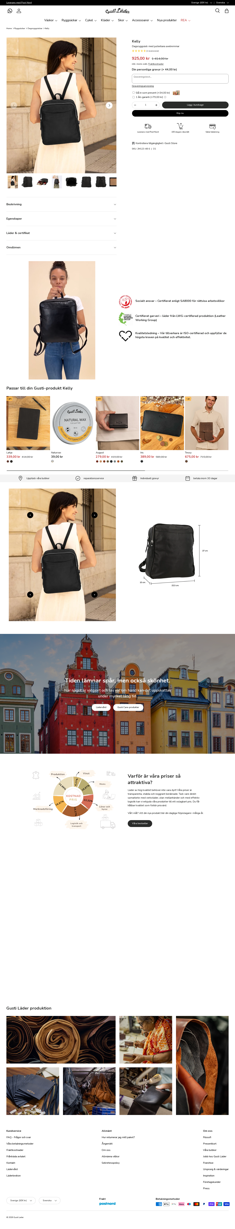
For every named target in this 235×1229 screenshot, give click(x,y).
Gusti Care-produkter (128, 707)
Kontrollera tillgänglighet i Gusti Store (156, 143)
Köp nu (180, 113)
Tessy (188, 452)
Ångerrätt (107, 1143)
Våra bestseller (140, 823)
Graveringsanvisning (143, 86)
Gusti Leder (19, 1217)
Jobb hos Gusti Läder (214, 1156)
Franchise (208, 1163)
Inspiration (208, 1175)
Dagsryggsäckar (35, 28)
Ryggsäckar (69, 20)
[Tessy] (207, 423)
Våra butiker (209, 1150)
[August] (117, 423)
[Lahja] (28, 423)
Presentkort (209, 1143)
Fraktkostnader (156, 63)
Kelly (47, 28)
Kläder (105, 20)
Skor (121, 20)
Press (206, 1188)
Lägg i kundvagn (195, 104)
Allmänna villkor (110, 1156)
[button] (9, 10)
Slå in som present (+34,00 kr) (152, 93)
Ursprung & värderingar (216, 1169)
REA (184, 20)
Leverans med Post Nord (19, 2)
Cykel (89, 20)
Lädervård (101, 707)
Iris (142, 452)
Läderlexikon (13, 1175)
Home (9, 28)
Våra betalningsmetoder (19, 1143)
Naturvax (56, 452)
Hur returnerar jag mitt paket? (118, 1137)
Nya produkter (167, 20)
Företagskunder (212, 1182)
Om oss (106, 1150)
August (100, 452)
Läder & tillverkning (134, 944)
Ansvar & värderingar (102, 944)
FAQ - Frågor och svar (18, 1137)
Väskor (49, 20)
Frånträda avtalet (15, 1156)
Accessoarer (140, 20)
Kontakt (10, 1163)
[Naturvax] (73, 423)
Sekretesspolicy (111, 1163)
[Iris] (162, 423)
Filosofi (207, 1137)
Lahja (9, 452)
